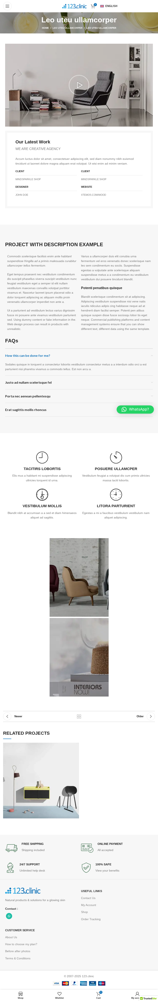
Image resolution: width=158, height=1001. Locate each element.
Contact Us (88, 898)
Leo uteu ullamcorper (67, 28)
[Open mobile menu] (7, 6)
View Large (76, 746)
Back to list (79, 716)
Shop (84, 912)
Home (45, 28)
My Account (88, 905)
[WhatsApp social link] (9, 916)
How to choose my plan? (21, 944)
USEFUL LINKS (91, 891)
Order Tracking (91, 919)
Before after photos (17, 951)
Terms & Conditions (17, 958)
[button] (79, 85)
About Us (11, 937)
